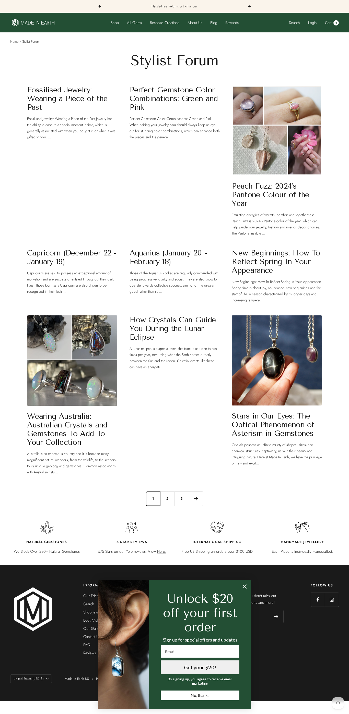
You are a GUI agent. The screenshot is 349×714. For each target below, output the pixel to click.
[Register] (276, 616)
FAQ (86, 645)
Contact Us (91, 636)
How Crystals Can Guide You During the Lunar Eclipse (173, 328)
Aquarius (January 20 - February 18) (168, 257)
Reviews (89, 653)
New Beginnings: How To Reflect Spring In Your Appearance (276, 261)
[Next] (196, 498)
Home (14, 41)
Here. (161, 551)
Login (312, 23)
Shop (115, 23)
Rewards (232, 23)
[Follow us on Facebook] (318, 600)
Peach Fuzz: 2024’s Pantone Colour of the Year (270, 194)
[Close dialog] (244, 586)
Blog (213, 23)
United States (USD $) (29, 678)
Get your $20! (200, 667)
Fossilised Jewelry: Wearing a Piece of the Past (67, 98)
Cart (331, 23)
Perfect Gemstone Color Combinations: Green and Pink (174, 98)
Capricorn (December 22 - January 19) (72, 257)
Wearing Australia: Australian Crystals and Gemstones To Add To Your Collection (67, 429)
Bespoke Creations (164, 23)
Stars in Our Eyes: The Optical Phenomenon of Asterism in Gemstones (273, 424)
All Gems (134, 23)
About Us (195, 23)
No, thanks (200, 695)
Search (294, 23)
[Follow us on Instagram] (332, 600)
